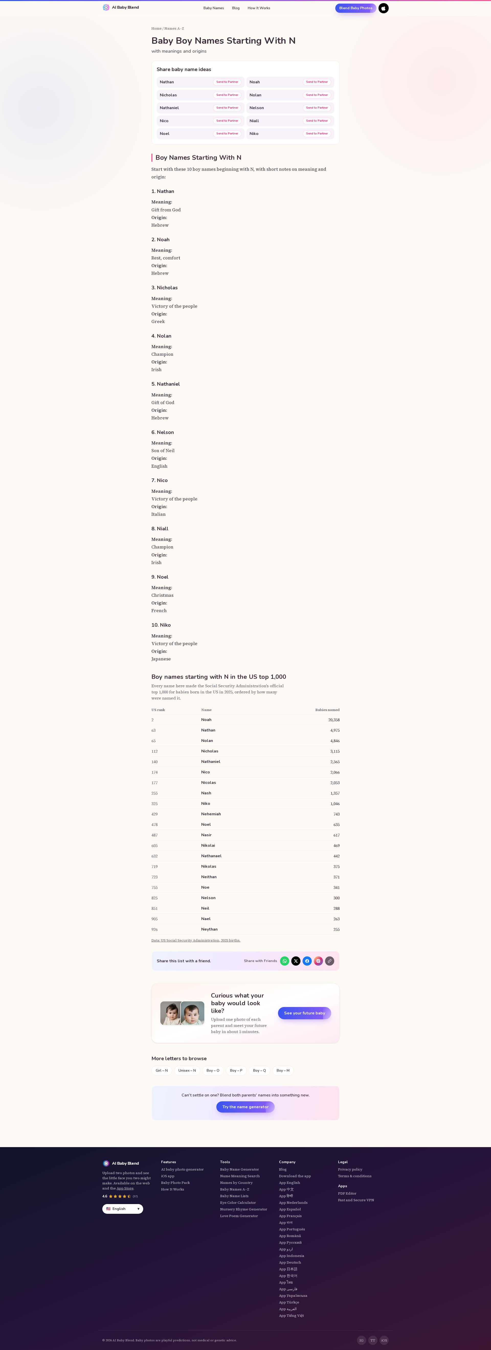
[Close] (295, 634)
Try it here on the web (245, 720)
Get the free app (245, 699)
